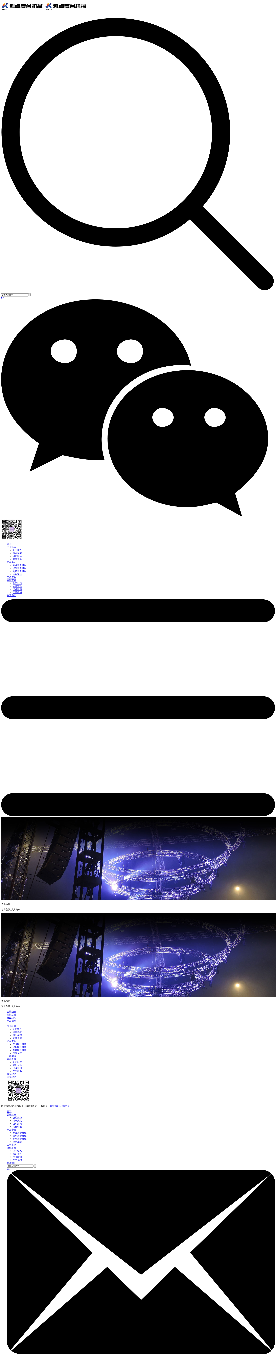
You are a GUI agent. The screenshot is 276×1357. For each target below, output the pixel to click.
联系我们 (11, 595)
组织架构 (17, 556)
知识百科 (17, 586)
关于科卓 (11, 547)
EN (2, 297)
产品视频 (17, 592)
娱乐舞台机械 (19, 568)
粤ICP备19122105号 (60, 1106)
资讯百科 (11, 580)
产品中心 (11, 562)
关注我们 (11, 1077)
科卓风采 (17, 553)
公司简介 (17, 550)
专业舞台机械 (19, 565)
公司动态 (17, 583)
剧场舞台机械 (19, 571)
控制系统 (17, 574)
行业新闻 (17, 589)
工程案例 (11, 577)
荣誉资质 (17, 559)
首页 (9, 544)
